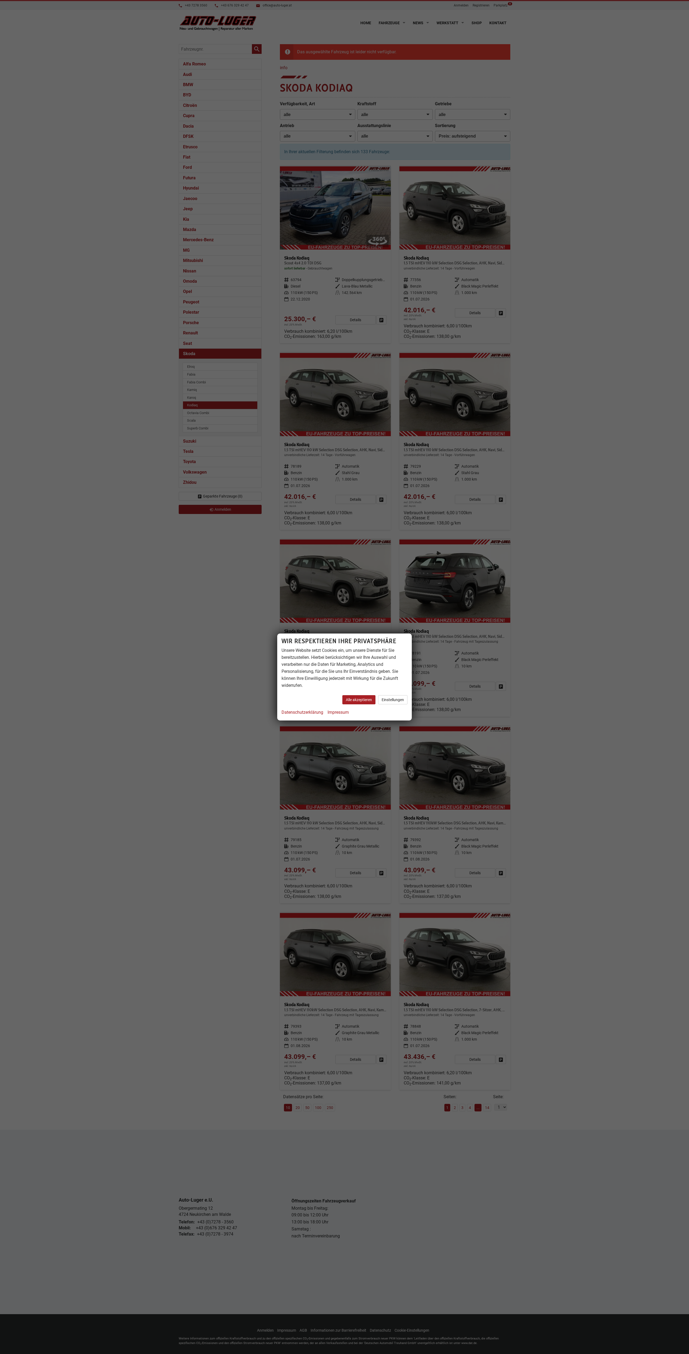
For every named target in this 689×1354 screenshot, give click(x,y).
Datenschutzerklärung (302, 712)
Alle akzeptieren (359, 700)
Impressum (338, 712)
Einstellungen (393, 700)
